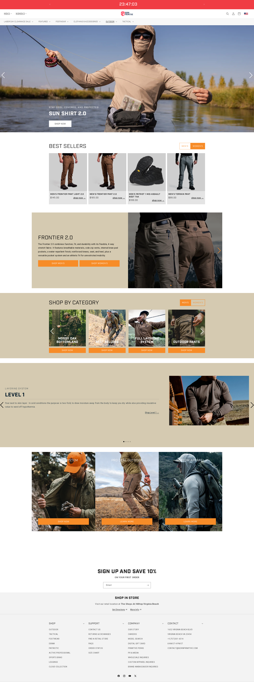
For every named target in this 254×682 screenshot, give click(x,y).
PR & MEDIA (133, 653)
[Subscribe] (148, 585)
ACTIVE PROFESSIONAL (59, 653)
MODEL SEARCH (135, 639)
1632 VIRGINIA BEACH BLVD (180, 629)
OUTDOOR (53, 629)
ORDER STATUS (96, 648)
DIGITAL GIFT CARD (136, 643)
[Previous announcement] (50, 4)
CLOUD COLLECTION (58, 667)
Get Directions (118, 610)
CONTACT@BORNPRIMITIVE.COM (183, 648)
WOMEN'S (198, 146)
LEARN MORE (127, 521)
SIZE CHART (94, 653)
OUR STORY (133, 629)
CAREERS (132, 634)
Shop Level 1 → (152, 412)
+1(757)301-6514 (175, 639)
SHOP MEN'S (58, 263)
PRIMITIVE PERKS (136, 648)
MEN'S (185, 146)
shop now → (79, 198)
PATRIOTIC (54, 648)
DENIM (52, 643)
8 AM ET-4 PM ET (175, 643)
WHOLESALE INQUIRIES (138, 657)
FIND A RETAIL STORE (98, 639)
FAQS (91, 643)
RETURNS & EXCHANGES (100, 634)
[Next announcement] (204, 4)
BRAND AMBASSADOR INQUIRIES (143, 667)
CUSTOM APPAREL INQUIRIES (141, 662)
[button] (7, 13)
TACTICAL (53, 634)
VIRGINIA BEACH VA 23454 (180, 634)
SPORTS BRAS (55, 657)
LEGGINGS (53, 662)
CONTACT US (95, 629)
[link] (68, 172)
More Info (134, 610)
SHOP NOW (60, 124)
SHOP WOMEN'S (99, 263)
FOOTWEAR (54, 639)
